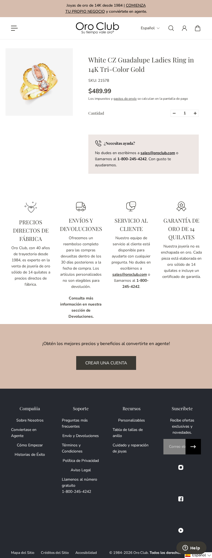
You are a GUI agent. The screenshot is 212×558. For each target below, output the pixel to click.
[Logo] (97, 28)
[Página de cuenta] (184, 28)
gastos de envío (125, 98)
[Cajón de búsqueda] (171, 28)
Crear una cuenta (106, 363)
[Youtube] (181, 530)
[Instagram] (181, 467)
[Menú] (14, 28)
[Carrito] (197, 28)
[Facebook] (181, 499)
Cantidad (96, 113)
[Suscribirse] (193, 446)
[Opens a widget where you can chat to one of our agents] (191, 548)
